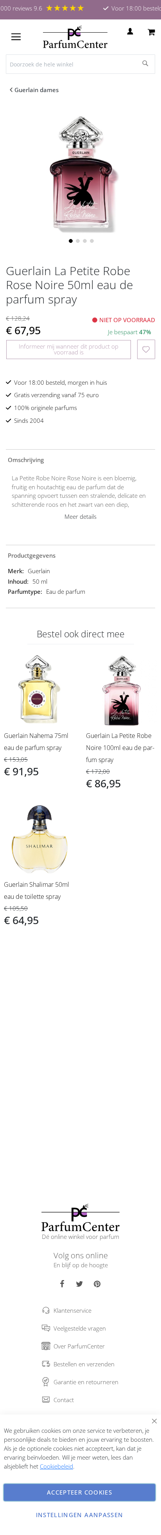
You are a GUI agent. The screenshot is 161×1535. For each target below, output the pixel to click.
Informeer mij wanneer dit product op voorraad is (68, 349)
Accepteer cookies (79, 1492)
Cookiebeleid (56, 1466)
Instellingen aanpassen (79, 1515)
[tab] (80, 459)
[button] (69, 240)
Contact (64, 1400)
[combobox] (80, 64)
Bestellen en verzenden (84, 1364)
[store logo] (75, 37)
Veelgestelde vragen (80, 1328)
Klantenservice (72, 1310)
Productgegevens (31, 555)
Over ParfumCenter (79, 1346)
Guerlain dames (36, 90)
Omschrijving (26, 460)
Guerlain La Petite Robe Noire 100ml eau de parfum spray (120, 747)
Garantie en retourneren (86, 1382)
